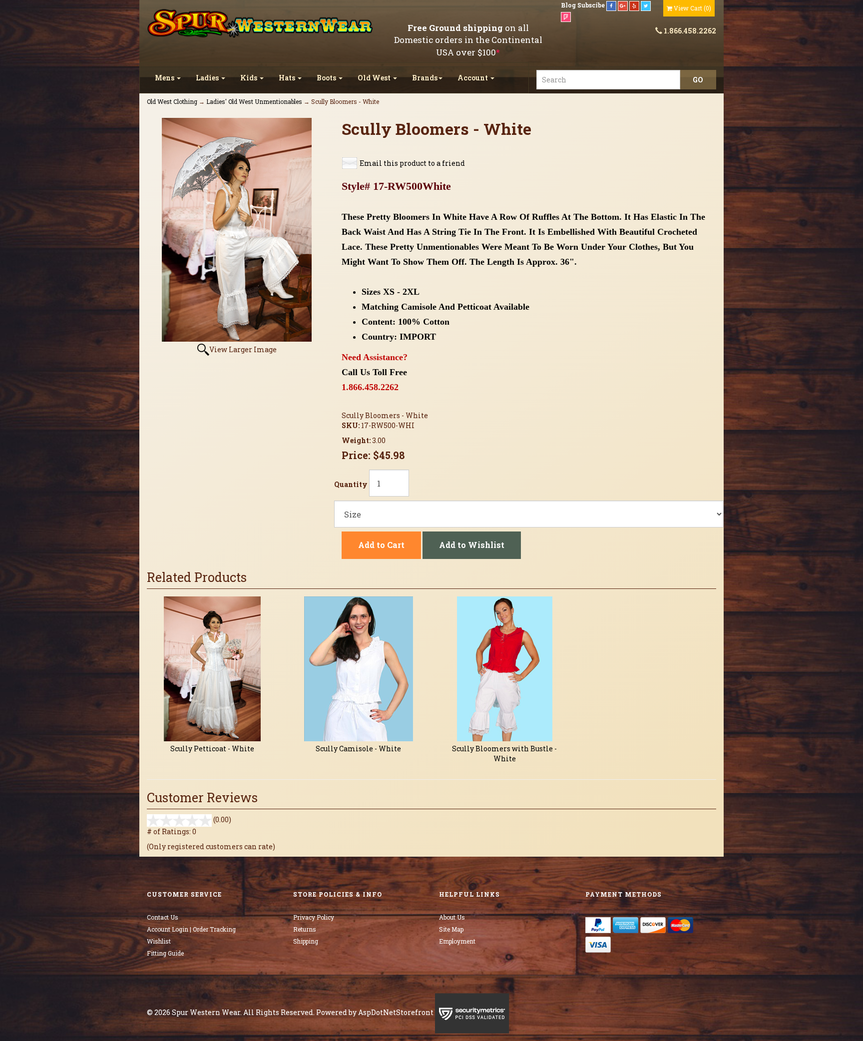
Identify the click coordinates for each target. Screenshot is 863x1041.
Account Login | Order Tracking (191, 929)
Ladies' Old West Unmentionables (254, 101)
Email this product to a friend (412, 163)
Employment (457, 941)
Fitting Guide (165, 953)
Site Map (451, 929)
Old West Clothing (172, 101)
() (692, 8)
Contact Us (162, 917)
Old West (375, 77)
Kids (249, 77)
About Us (452, 917)
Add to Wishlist (471, 544)
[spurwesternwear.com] (261, 23)
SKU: (351, 425)
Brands (424, 77)
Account (473, 77)
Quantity (351, 484)
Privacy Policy (313, 917)
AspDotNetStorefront (395, 1012)
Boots (327, 77)
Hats (288, 77)
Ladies (208, 77)
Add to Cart (381, 544)
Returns (304, 929)
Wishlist (159, 941)
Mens (165, 77)
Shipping (305, 941)
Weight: (357, 440)
